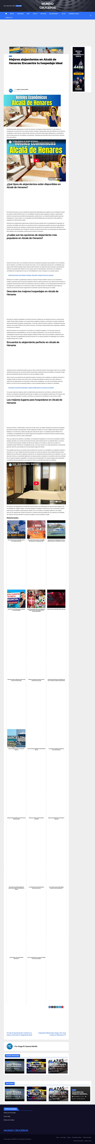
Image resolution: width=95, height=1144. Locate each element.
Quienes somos (74, 13)
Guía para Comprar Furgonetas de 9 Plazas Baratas (58, 1066)
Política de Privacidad (10, 1112)
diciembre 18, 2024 (35, 1096)
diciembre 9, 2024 (56, 1096)
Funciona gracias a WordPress (10, 1139)
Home (57, 1137)
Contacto (8, 17)
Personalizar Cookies (76, 1137)
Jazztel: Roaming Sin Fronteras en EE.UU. (13, 1066)
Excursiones (53, 13)
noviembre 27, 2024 (78, 1096)
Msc (28, 13)
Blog (63, 13)
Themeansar (28, 1139)
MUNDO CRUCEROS (16, 1130)
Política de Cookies (9, 1120)
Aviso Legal (7, 1116)
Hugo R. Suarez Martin (22, 89)
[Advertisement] (47, 30)
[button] (90, 15)
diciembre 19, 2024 (13, 1096)
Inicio (12, 13)
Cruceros (20, 13)
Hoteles (43, 13)
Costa (35, 13)
